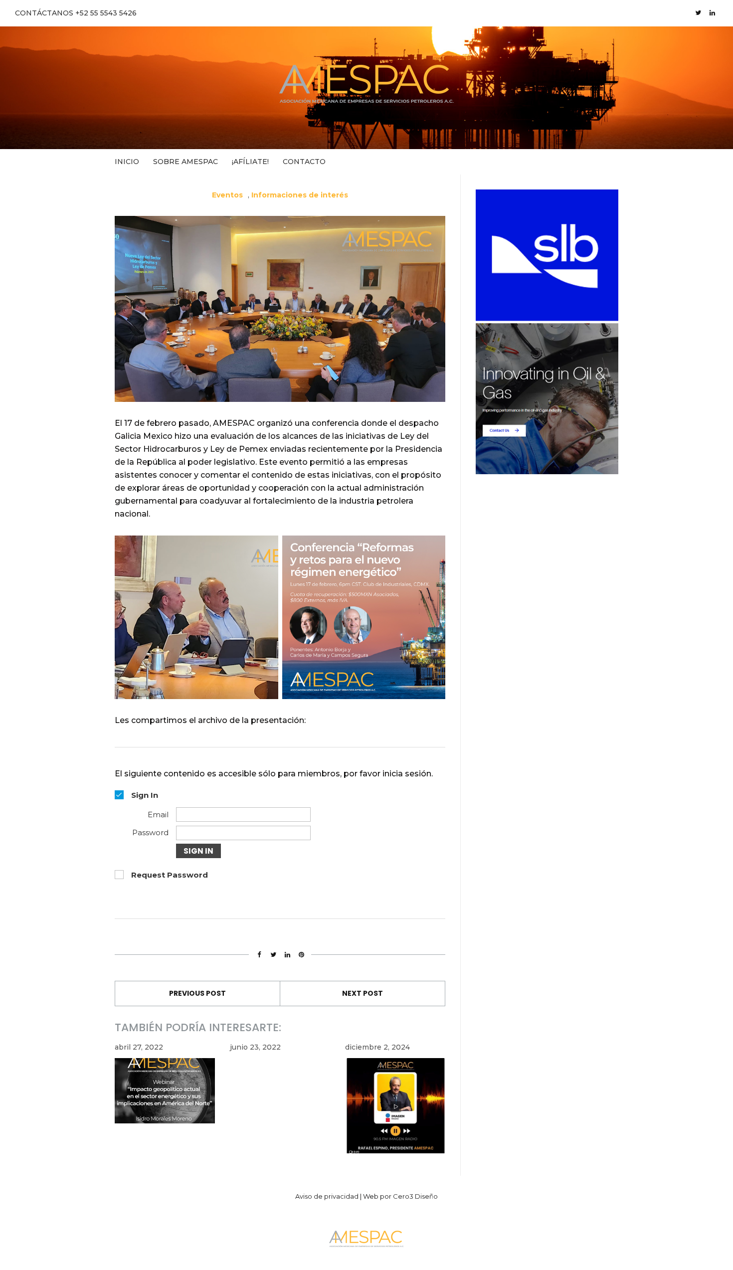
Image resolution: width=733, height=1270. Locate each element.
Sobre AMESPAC (185, 161)
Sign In (198, 851)
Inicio (127, 161)
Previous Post (197, 993)
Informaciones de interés (299, 194)
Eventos (227, 194)
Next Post (362, 993)
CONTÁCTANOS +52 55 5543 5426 (76, 12)
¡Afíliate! (250, 161)
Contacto (304, 161)
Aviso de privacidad (327, 1196)
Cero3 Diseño (415, 1196)
